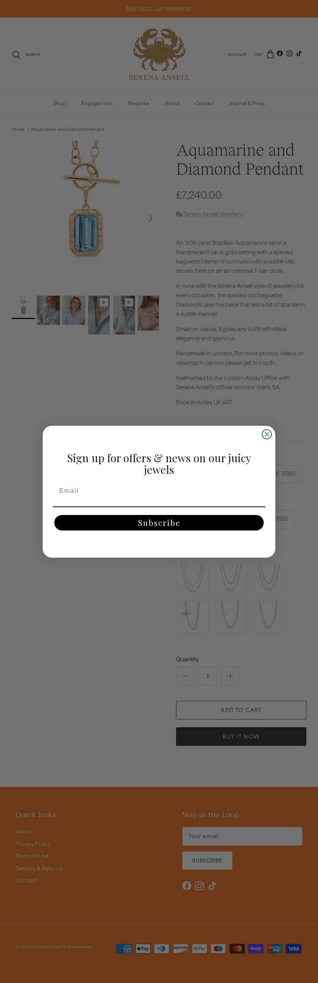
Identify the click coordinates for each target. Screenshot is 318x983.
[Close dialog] (266, 434)
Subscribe (159, 522)
